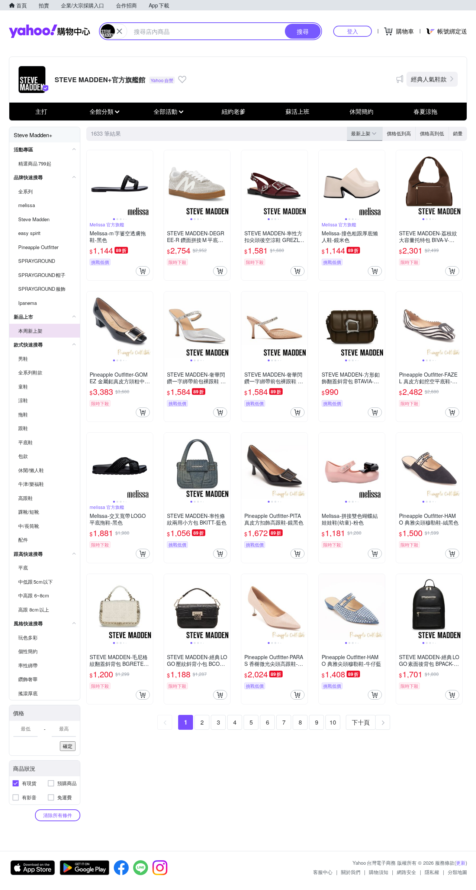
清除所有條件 (57, 815)
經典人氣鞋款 (429, 79)
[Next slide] (148, 183)
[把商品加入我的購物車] (143, 271)
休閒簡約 (361, 111)
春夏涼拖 (425, 111)
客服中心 (322, 872)
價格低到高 (399, 133)
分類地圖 (457, 872)
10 (332, 722)
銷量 (458, 133)
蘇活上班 (297, 111)
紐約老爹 (233, 111)
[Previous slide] (91, 183)
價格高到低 (432, 133)
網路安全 (406, 872)
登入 (352, 31)
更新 (461, 862)
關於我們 (350, 872)
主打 (41, 111)
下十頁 (361, 722)
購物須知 (378, 872)
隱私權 (432, 872)
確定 (68, 745)
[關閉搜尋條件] (119, 31)
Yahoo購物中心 (49, 31)
